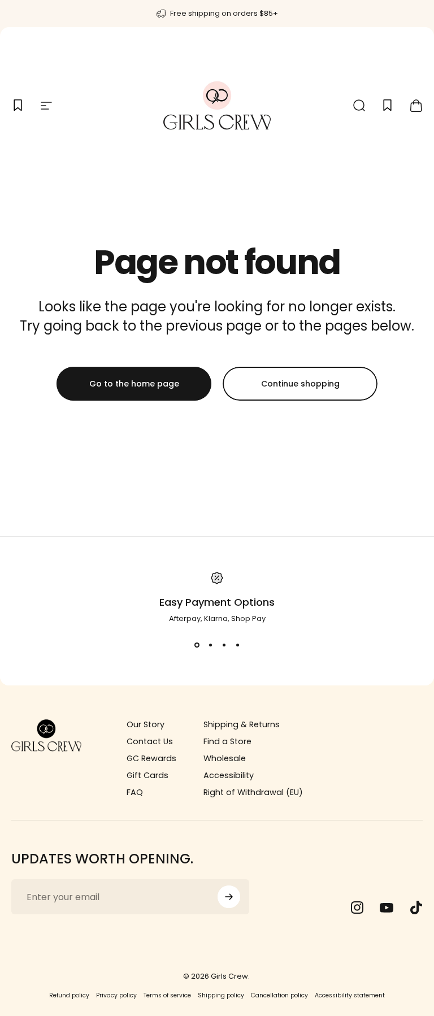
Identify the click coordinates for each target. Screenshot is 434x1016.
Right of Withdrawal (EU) (253, 792)
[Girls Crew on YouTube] (386, 907)
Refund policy (69, 995)
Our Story (145, 724)
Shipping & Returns (241, 724)
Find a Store (227, 741)
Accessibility (228, 775)
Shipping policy (221, 995)
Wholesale (224, 758)
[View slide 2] (210, 645)
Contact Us (150, 741)
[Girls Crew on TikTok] (416, 907)
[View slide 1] (196, 645)
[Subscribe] (229, 896)
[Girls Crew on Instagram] (357, 907)
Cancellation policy (279, 995)
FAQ (135, 792)
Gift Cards (147, 775)
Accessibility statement (350, 995)
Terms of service (167, 995)
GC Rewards (151, 758)
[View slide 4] (237, 645)
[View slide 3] (224, 645)
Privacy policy (116, 995)
